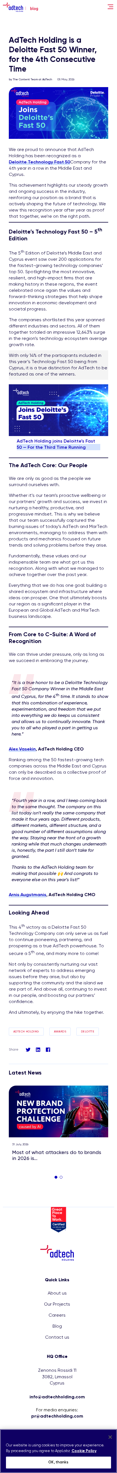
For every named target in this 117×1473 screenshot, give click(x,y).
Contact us (57, 1337)
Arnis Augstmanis (27, 895)
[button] (56, 1177)
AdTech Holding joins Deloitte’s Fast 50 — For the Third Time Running (56, 444)
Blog (57, 1326)
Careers (57, 1315)
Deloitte (87, 1031)
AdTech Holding (26, 1031)
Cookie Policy (84, 1451)
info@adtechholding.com (57, 1397)
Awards (60, 1031)
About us (57, 1293)
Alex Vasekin (22, 749)
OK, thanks (58, 1462)
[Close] (110, 1437)
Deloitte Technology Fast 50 (39, 162)
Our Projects (57, 1304)
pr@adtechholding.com (57, 1416)
